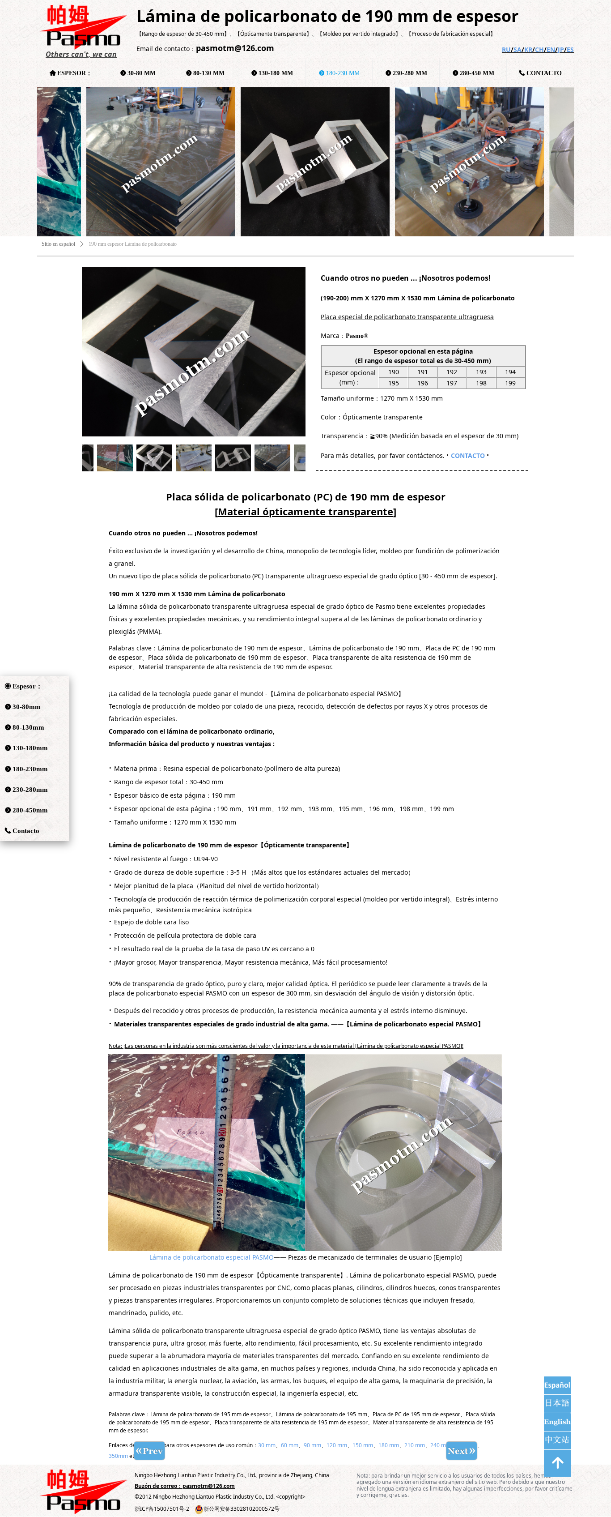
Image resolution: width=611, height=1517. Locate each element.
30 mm (267, 1445)
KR (528, 49)
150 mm (362, 1445)
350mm (118, 1456)
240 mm (440, 1445)
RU (506, 49)
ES (570, 49)
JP (561, 49)
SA (517, 49)
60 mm (289, 1445)
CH (539, 49)
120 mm (337, 1445)
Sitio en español (58, 244)
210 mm (414, 1445)
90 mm (312, 1445)
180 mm (388, 1445)
